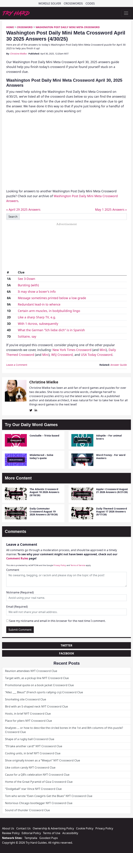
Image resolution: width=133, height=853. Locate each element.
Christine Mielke (18, 53)
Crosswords (73, 3)
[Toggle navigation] (126, 13)
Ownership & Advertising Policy (53, 828)
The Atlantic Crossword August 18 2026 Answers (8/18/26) (44, 492)
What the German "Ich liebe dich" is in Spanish (51, 330)
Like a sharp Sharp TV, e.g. (37, 317)
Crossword (25, 27)
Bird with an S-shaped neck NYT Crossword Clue (36, 706)
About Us (8, 828)
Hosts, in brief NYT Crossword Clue (28, 713)
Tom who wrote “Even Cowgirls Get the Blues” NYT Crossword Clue (48, 796)
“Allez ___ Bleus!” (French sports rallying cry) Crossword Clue (44, 692)
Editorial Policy (31, 833)
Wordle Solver (49, 3)
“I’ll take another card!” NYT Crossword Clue (33, 746)
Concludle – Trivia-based (44, 435)
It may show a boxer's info (37, 291)
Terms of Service (77, 565)
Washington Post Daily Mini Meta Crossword (68, 27)
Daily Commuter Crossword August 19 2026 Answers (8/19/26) (44, 511)
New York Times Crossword (71, 350)
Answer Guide (118, 364)
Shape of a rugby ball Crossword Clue (29, 739)
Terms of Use (51, 833)
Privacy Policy (60, 565)
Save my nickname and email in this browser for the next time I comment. (57, 621)
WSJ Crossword (62, 355)
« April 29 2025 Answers (23, 209)
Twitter (66, 645)
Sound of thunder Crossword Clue (27, 810)
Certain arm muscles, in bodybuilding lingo (49, 311)
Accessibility (70, 833)
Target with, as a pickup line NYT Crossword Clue (37, 678)
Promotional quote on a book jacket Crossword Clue (39, 685)
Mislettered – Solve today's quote (41, 456)
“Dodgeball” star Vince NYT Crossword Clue (33, 789)
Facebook (66, 653)
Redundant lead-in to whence (39, 304)
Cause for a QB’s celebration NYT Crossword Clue (37, 775)
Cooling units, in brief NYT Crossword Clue (32, 753)
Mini (103, 350)
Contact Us (23, 828)
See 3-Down (26, 279)
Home (10, 27)
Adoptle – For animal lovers (109, 437)
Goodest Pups (48, 838)
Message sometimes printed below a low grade (52, 298)
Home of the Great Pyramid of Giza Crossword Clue (39, 782)
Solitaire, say (27, 336)
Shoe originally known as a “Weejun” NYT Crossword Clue (42, 760)
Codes (90, 3)
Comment (12, 570)
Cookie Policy (84, 828)
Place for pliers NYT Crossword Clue (28, 721)
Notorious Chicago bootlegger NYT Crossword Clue (38, 803)
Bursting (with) (28, 285)
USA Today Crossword (96, 355)
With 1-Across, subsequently (38, 324)
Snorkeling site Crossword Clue (25, 699)
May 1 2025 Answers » (111, 209)
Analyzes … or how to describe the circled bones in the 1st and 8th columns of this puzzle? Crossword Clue (64, 730)
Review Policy (11, 833)
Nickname (20, 592)
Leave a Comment (16, 364)
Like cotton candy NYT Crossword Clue (30, 767)
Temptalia (30, 838)
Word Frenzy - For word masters (110, 456)
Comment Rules (17, 558)
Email (17, 606)
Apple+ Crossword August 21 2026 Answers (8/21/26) (112, 490)
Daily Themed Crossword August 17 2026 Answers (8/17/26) (111, 511)
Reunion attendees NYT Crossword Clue (31, 671)
